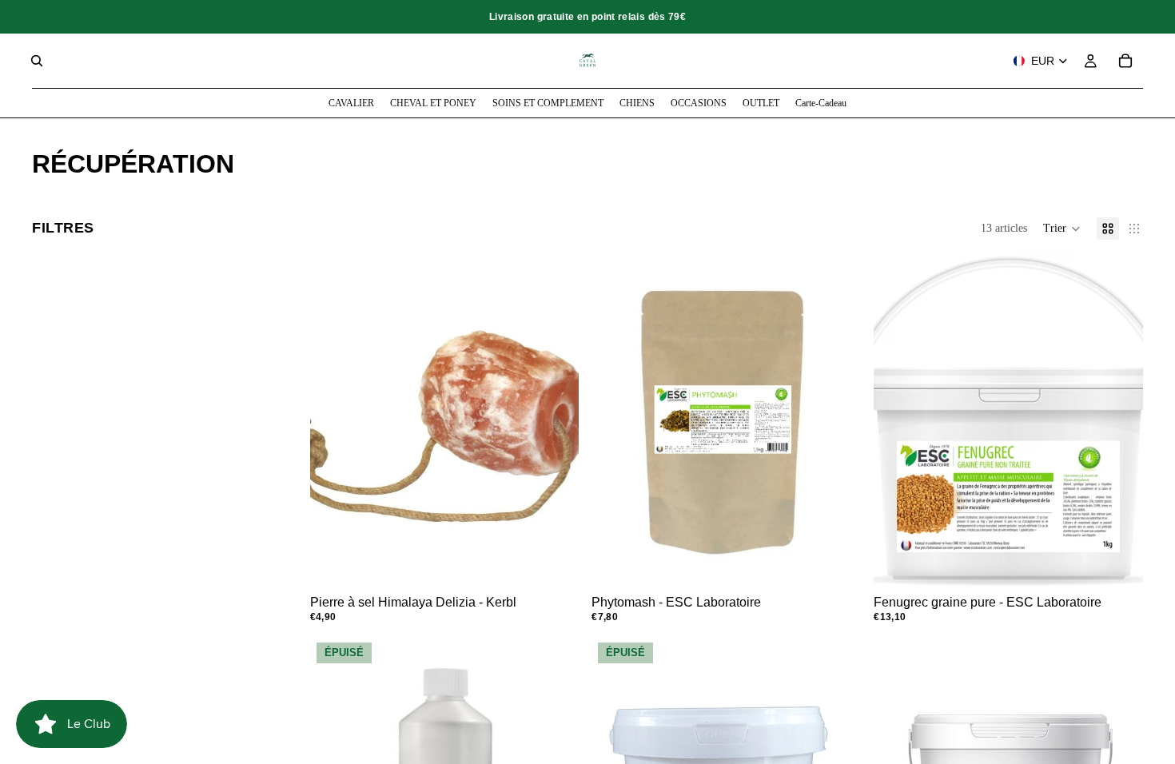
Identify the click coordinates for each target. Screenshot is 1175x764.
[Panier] (1125, 60)
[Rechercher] (36, 60)
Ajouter (849, 564)
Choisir (568, 564)
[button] (1062, 228)
